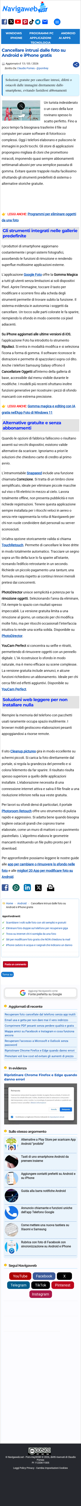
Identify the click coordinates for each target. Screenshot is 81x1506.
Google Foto (33, 275)
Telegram (19, 1285)
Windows (14, 33)
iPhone (16, 38)
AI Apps (65, 38)
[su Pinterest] (25, 24)
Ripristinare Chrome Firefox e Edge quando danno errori (40, 1050)
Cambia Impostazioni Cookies (52, 1468)
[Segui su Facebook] (4, 24)
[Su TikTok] (31, 24)
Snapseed (34, 473)
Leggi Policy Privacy (23, 1468)
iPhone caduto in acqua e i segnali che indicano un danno (39, 945)
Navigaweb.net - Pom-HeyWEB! (24, 1457)
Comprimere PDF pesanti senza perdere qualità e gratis (39, 1025)
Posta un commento (15, 964)
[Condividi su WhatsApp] (16, 890)
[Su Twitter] (11, 23)
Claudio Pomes (26, 68)
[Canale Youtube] (18, 22)
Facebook (44, 1276)
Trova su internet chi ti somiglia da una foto (31, 933)
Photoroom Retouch (17, 811)
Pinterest (62, 1285)
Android (68, 33)
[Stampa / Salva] (50, 888)
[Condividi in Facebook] (5, 890)
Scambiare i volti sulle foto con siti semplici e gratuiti (36, 922)
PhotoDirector (12, 636)
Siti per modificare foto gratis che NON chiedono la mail (38, 939)
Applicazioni (40, 38)
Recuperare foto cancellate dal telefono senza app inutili (40, 1014)
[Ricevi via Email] (45, 24)
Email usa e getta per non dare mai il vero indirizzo (36, 1020)
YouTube (20, 1276)
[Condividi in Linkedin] (27, 890)
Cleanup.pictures (23, 751)
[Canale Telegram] (37, 24)
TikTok (40, 1285)
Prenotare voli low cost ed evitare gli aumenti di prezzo (39, 1056)
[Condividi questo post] (76, 64)
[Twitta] (38, 890)
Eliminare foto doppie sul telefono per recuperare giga (37, 928)
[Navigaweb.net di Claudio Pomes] (24, 14)
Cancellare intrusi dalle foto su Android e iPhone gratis (34, 53)
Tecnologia (40, 42)
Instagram (40, 1294)
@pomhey (42, 68)
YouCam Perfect (14, 689)
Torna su (7, 974)
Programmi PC (41, 33)
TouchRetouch (12, 545)
